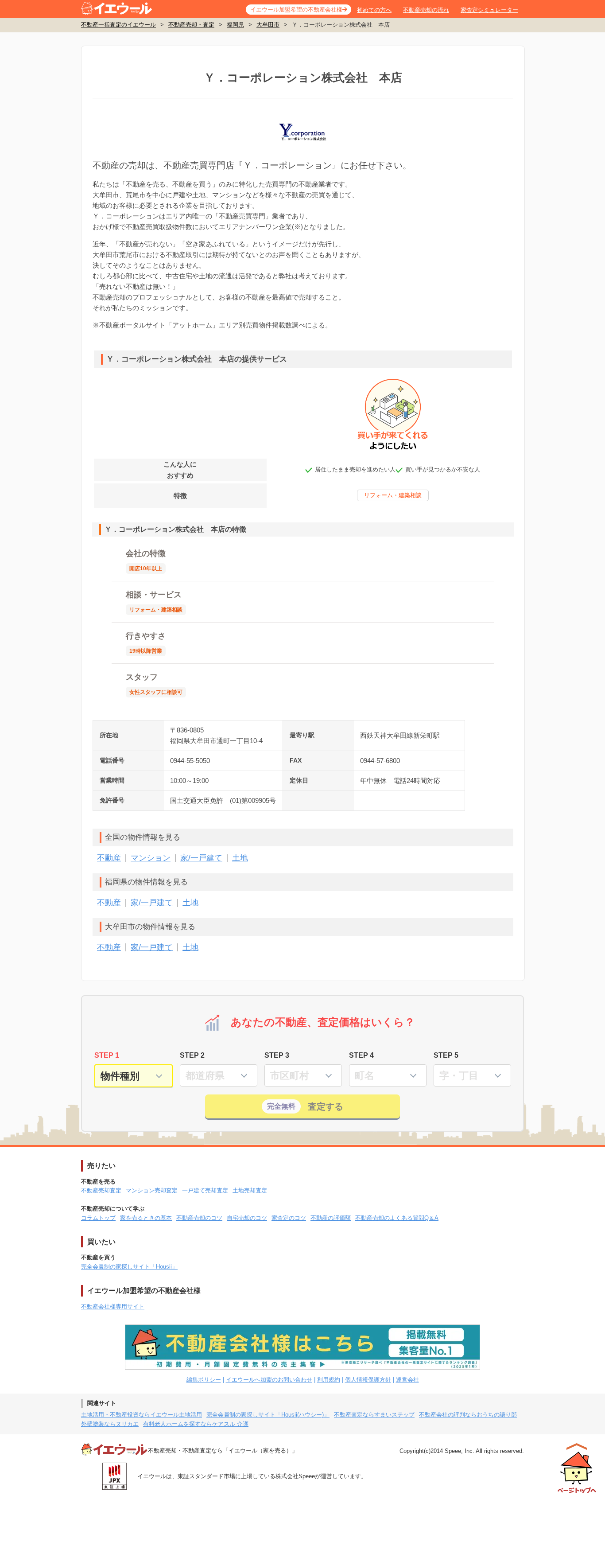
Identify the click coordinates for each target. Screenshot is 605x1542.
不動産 (109, 857)
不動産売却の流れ (426, 10)
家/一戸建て (201, 857)
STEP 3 (276, 1055)
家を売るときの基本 (146, 1218)
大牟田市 (267, 24)
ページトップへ (577, 1468)
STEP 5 (446, 1055)
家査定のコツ (288, 1218)
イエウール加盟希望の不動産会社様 (296, 9)
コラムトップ (98, 1218)
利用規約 (328, 1379)
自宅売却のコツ (247, 1218)
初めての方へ (374, 10)
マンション (151, 857)
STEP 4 (361, 1055)
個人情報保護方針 (368, 1379)
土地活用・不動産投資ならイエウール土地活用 (141, 1414)
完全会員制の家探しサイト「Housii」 (129, 1266)
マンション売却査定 (152, 1190)
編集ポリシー (203, 1379)
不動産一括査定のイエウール (118, 24)
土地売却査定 (250, 1190)
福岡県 (235, 24)
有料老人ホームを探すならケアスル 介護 (195, 1424)
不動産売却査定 (101, 1190)
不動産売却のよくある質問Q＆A (396, 1218)
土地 (240, 857)
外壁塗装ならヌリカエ (110, 1424)
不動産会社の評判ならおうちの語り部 (468, 1414)
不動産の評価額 (330, 1218)
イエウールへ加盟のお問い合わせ (269, 1379)
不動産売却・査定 (191, 24)
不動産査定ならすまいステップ (374, 1414)
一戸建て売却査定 (205, 1190)
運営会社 (407, 1379)
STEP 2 (192, 1055)
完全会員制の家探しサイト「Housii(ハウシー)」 (268, 1414)
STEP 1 (106, 1055)
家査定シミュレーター (489, 10)
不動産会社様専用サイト (112, 1306)
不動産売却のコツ (199, 1218)
